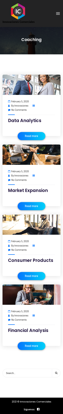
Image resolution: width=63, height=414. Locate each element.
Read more (31, 136)
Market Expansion (28, 190)
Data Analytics (24, 121)
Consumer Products (30, 260)
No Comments (19, 110)
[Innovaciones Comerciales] (19, 13)
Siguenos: (29, 409)
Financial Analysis (28, 330)
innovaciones (21, 105)
